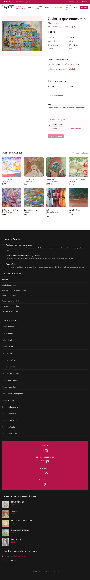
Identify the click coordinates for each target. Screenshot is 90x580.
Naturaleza (9, 387)
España (73, 26)
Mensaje (51, 104)
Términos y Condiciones (11, 306)
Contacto (85, 2)
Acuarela (9, 367)
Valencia (9, 434)
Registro (84, 7)
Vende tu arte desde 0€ (70, 2)
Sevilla (8, 427)
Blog (47, 7)
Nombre (51, 86)
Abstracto (8, 327)
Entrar (75, 7)
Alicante (9, 420)
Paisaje (55, 64)
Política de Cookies (9, 295)
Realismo (8, 340)
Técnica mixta (11, 373)
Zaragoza (65, 26)
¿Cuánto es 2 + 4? (56, 124)
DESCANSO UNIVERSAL (20, 530)
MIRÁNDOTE (16, 539)
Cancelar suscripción (10, 311)
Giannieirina (53, 23)
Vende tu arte (68, 7)
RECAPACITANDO (17, 502)
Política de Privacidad (10, 301)
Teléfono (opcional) (55, 95)
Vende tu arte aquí (9, 285)
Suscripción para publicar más (14, 290)
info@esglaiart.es (19, 556)
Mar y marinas (10, 380)
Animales (8, 400)
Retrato (8, 347)
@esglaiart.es (10, 560)
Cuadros (30, 7)
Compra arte (39, 7)
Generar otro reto (75, 129)
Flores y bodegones (12, 393)
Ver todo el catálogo (80, 153)
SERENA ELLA (16, 511)
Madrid (9, 414)
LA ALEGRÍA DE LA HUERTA (21, 521)
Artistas (5, 280)
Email (71, 86)
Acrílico (72, 64)
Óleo (7, 353)
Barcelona (10, 407)
